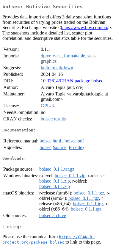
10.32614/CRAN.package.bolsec (72, 80)
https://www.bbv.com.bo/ (84, 27)
